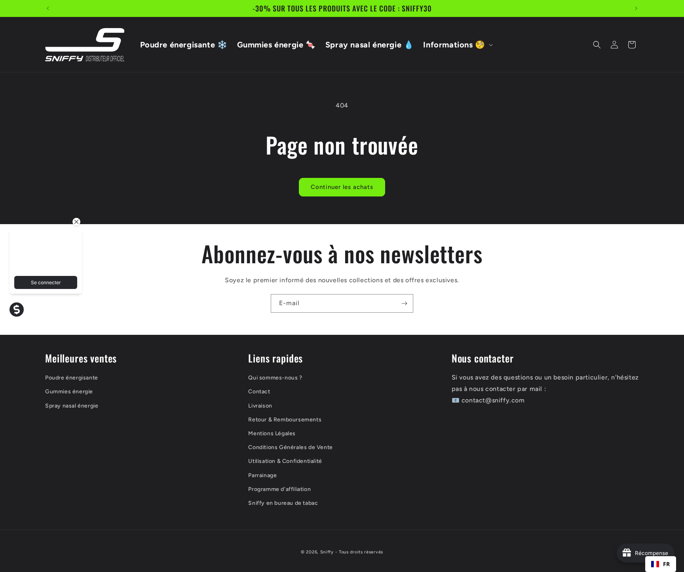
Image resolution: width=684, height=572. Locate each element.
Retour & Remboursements (284, 419)
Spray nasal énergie (71, 405)
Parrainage (262, 475)
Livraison (260, 405)
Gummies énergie (69, 392)
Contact (259, 392)
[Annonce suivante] (636, 8)
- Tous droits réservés (359, 552)
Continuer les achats (342, 187)
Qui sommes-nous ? (275, 377)
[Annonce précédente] (48, 8)
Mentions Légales (272, 433)
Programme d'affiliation (279, 489)
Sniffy (327, 552)
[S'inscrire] (404, 303)
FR (666, 564)
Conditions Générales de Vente (290, 447)
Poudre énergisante (71, 377)
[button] (457, 45)
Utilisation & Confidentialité (285, 461)
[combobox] (660, 564)
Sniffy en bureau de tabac (283, 503)
